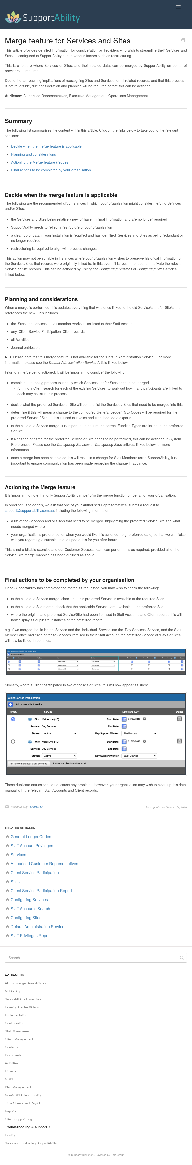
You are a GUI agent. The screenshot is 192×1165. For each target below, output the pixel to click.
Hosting (10, 1135)
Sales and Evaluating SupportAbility (31, 1143)
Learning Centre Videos (22, 1007)
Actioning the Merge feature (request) (41, 162)
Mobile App (13, 991)
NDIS (9, 1079)
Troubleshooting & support (26, 1127)
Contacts (11, 1047)
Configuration (14, 1023)
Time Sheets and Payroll (23, 1103)
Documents (13, 1055)
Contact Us (37, 807)
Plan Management (18, 1087)
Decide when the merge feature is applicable (46, 146)
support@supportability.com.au (29, 510)
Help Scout (117, 1155)
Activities (11, 1063)
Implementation (16, 1015)
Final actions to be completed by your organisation (51, 169)
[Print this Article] (184, 40)
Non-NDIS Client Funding (23, 1095)
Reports (10, 1111)
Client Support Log (18, 1119)
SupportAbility (79, 1155)
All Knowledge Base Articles (25, 983)
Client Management (19, 1039)
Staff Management (18, 1031)
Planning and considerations (33, 154)
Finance (10, 1071)
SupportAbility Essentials (23, 999)
